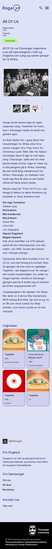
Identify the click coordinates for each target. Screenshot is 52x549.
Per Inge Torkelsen (14, 202)
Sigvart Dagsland (13, 233)
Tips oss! (8, 505)
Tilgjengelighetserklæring (35, 542)
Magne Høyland (12, 237)
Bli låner (7, 485)
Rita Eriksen (10, 218)
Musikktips (9, 489)
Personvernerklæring (14, 542)
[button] (26, 82)
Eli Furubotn (9, 210)
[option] (17, 108)
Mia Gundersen (12, 214)
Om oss (7, 480)
